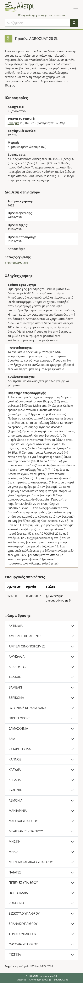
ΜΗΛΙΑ (13, 852)
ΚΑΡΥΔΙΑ (15, 770)
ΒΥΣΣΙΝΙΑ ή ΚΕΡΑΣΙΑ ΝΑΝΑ (27, 708)
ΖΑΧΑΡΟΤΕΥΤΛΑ (20, 749)
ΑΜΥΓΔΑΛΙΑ (17, 656)
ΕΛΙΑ (12, 739)
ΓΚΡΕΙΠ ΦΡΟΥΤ (19, 718)
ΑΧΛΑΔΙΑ (15, 677)
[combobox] (37, 23)
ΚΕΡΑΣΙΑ (15, 780)
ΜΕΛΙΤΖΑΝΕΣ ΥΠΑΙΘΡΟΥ (26, 831)
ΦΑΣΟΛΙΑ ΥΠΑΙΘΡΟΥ (23, 944)
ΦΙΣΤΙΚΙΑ (15, 954)
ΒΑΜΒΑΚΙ (15, 687)
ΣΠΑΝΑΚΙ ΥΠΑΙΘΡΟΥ (23, 924)
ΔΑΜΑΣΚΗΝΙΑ (18, 728)
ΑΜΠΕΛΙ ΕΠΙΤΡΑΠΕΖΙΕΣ (25, 636)
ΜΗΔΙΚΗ (14, 841)
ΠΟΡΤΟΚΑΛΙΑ (18, 893)
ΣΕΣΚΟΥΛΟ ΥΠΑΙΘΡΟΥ (24, 913)
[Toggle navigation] (75, 7)
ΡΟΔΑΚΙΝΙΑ (16, 903)
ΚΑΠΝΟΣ (15, 759)
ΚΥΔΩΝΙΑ (15, 790)
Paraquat (13, 123)
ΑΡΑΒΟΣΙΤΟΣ (18, 667)
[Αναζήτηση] (74, 23)
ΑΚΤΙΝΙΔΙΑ (16, 626)
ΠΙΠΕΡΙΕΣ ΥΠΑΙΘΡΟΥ (23, 883)
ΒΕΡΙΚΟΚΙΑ (16, 698)
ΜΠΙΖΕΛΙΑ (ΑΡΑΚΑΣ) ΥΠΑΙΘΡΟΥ (31, 862)
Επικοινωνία (61, 979)
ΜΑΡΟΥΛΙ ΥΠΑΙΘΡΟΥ (23, 821)
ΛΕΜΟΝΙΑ (15, 800)
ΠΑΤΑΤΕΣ (15, 872)
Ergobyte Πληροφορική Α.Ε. (43, 976)
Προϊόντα (21, 979)
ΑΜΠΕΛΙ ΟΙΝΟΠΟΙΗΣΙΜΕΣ (27, 646)
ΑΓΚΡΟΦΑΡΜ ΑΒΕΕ (17, 263)
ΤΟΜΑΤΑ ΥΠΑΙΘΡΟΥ (22, 934)
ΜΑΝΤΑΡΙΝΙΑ (18, 811)
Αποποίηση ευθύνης (40, 979)
